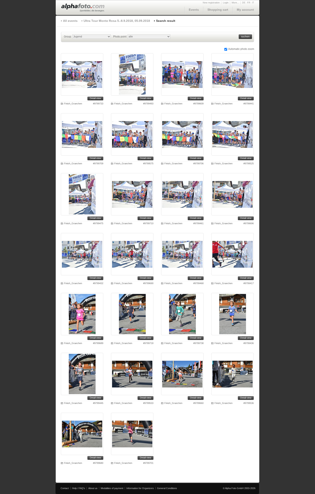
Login (225, 2)
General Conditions (167, 488)
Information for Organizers (140, 488)
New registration (211, 2)
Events (194, 9)
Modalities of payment (112, 488)
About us (93, 488)
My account (245, 9)
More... (235, 2)
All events (70, 20)
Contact (65, 488)
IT (253, 2)
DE (243, 2)
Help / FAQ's (78, 488)
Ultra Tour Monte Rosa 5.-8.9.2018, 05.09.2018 (117, 20)
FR (248, 2)
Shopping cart (217, 9)
